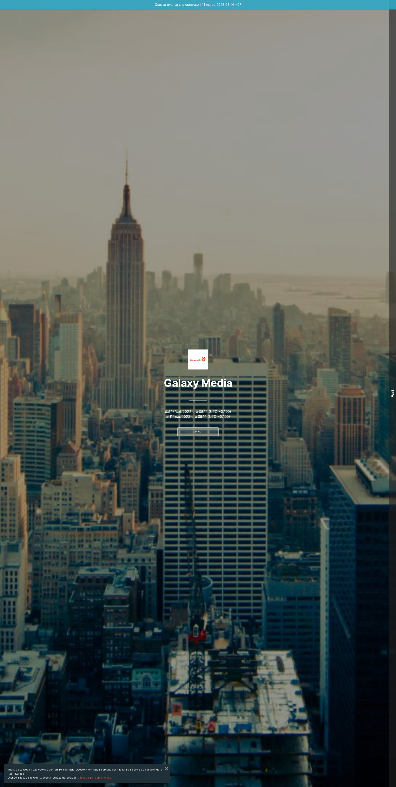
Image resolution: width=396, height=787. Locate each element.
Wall (393, 393)
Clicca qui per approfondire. (95, 777)
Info (198, 431)
